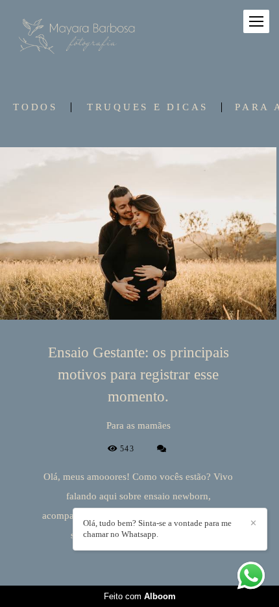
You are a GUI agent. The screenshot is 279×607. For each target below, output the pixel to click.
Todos (35, 107)
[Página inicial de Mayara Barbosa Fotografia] (79, 35)
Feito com (140, 596)
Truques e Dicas (147, 107)
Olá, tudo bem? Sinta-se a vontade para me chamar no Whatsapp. (157, 528)
